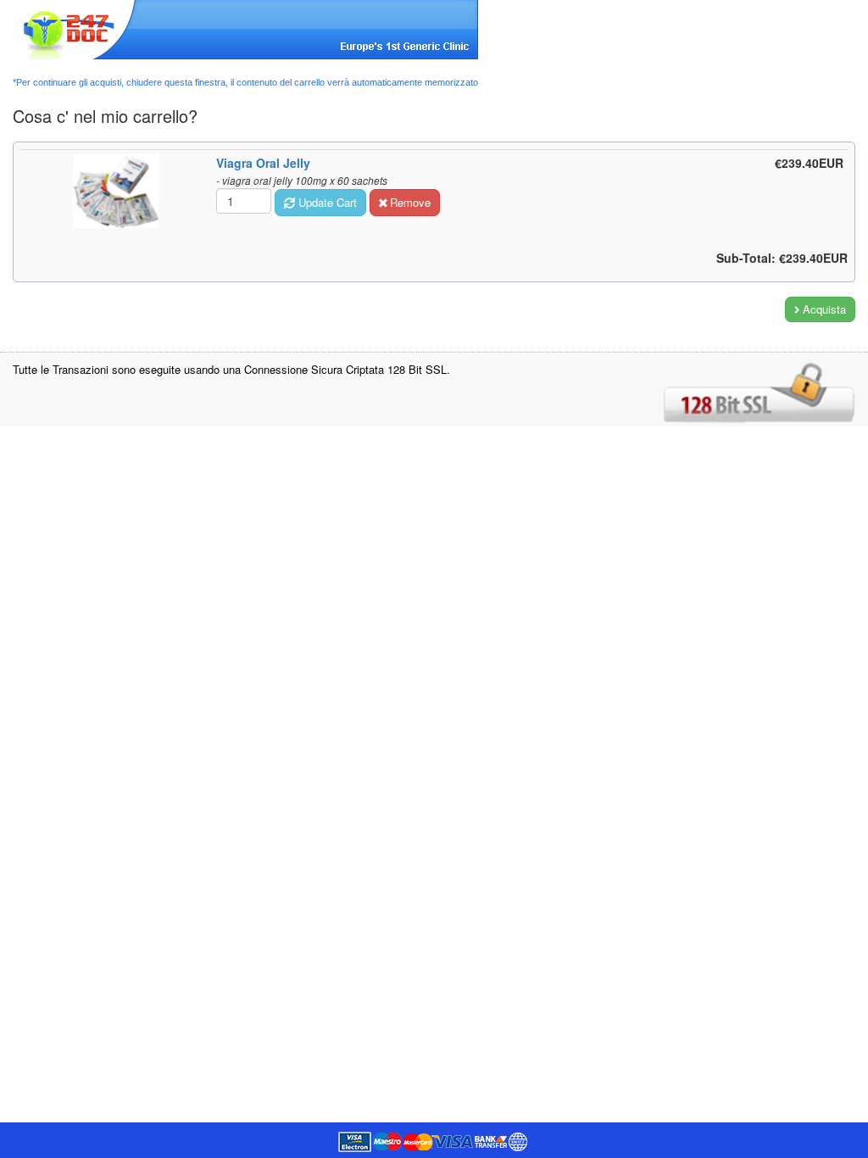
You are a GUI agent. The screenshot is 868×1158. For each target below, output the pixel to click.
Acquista (822, 309)
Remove (409, 202)
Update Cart (326, 202)
